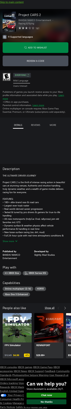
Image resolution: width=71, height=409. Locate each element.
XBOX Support (36, 371)
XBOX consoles (8, 367)
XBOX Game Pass (43, 367)
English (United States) (13, 391)
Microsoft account (17, 379)
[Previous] (58, 308)
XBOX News (20, 371)
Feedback (50, 371)
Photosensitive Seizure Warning (30, 375)
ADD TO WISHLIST (37, 47)
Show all (49, 307)
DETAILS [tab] (18, 125)
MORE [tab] (53, 125)
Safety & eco (23, 407)
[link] (17, 335)
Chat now (46, 395)
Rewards (5, 387)
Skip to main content (12, 2)
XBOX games (25, 367)
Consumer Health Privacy (14, 399)
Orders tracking (9, 383)
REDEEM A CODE (35, 60)
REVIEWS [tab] (35, 125)
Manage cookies (22, 403)
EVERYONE (20, 75)
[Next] (65, 308)
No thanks (47, 401)
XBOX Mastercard (21, 387)
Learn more (38, 105)
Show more (8, 241)
